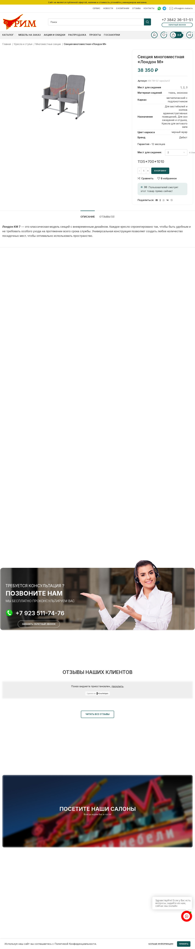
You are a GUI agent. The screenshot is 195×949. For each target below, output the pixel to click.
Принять (183, 944)
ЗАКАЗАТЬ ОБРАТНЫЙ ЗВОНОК (39, 624)
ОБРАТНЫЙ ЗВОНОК (177, 25)
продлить (117, 686)
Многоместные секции (48, 44)
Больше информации (161, 944)
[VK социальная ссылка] (167, 200)
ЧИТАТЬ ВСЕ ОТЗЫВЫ (97, 714)
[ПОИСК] (147, 21)
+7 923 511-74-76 (40, 613)
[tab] (87, 215)
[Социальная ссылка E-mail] (157, 200)
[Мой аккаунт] (154, 35)
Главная (7, 44)
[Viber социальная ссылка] (172, 200)
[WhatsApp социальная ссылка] (163, 200)
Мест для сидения (149, 152)
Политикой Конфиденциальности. (76, 943)
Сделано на (91, 693)
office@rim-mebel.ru (183, 8)
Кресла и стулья (23, 44)
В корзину (160, 170)
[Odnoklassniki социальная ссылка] (160, 200)
